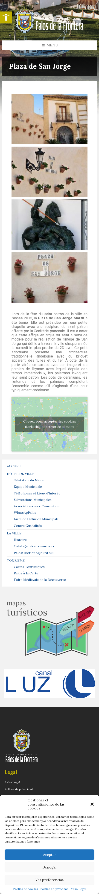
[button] (6, 17)
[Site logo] (49, 31)
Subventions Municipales (33, 500)
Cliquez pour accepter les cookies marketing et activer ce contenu (49, 424)
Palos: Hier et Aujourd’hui (33, 553)
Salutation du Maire (29, 480)
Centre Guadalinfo (28, 526)
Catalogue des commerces (34, 546)
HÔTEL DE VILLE (20, 474)
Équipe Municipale (28, 487)
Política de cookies (25, 889)
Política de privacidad (54, 889)
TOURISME (16, 560)
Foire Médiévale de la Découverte (40, 580)
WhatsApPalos (25, 513)
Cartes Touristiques (29, 567)
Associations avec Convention (36, 506)
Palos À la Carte (26, 573)
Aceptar (49, 854)
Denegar (49, 867)
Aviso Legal (78, 889)
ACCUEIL (14, 466)
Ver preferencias (49, 880)
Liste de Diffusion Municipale (36, 519)
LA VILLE (14, 533)
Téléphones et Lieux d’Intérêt (37, 493)
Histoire (20, 540)
